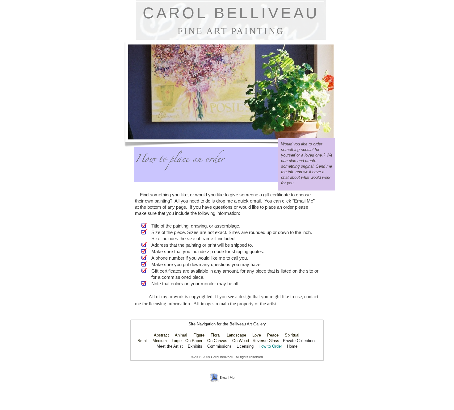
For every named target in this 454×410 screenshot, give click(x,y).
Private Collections (300, 340)
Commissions (219, 346)
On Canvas (217, 340)
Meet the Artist (170, 346)
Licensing (245, 346)
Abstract (161, 335)
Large (177, 340)
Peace (273, 335)
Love (256, 335)
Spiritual (292, 335)
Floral (216, 335)
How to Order (270, 346)
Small (142, 340)
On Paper (193, 340)
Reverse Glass (266, 340)
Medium (160, 340)
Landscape (236, 335)
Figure (198, 335)
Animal (181, 335)
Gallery (259, 324)
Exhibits (195, 346)
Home (292, 346)
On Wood (240, 340)
